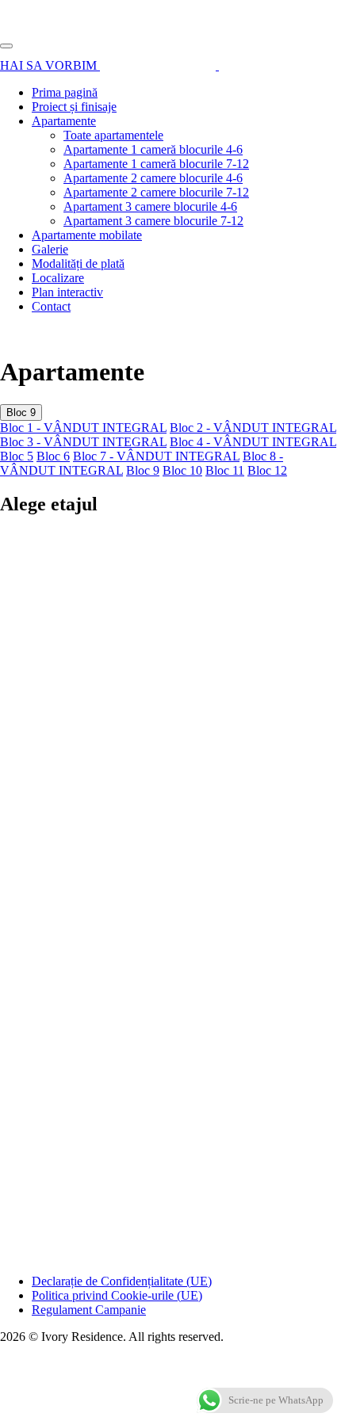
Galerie (50, 249)
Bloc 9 (21, 412)
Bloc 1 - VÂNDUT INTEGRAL (83, 427)
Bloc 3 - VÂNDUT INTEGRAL (83, 442)
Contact (51, 306)
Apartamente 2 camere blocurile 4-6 (153, 178)
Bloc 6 (53, 456)
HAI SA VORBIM (50, 65)
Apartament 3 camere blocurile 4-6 (150, 206)
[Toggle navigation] (6, 46)
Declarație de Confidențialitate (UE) (122, 1281)
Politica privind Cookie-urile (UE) (117, 1295)
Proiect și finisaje (74, 106)
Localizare (58, 278)
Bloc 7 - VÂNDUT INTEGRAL (156, 456)
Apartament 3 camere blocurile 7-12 (153, 220)
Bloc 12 (267, 470)
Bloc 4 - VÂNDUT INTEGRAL (253, 442)
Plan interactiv (67, 292)
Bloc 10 (182, 470)
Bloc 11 (224, 470)
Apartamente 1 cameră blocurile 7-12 (156, 163)
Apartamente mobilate (87, 235)
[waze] (159, 65)
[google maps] (248, 65)
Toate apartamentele (113, 135)
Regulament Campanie (89, 1309)
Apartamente (64, 121)
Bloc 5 (16, 456)
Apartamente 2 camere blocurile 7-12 (156, 192)
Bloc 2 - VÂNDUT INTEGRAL (253, 427)
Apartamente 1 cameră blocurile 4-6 (153, 149)
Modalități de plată (78, 263)
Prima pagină (65, 92)
